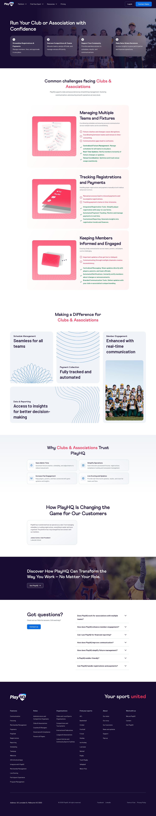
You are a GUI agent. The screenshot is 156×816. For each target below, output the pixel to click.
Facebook (100, 802)
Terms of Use (131, 802)
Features (13, 711)
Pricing (63, 4)
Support (105, 734)
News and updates (109, 729)
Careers (128, 720)
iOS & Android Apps (16, 760)
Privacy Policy (141, 802)
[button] (22, 4)
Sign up (105, 738)
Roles (35, 711)
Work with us (131, 711)
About (105, 711)
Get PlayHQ (129, 725)
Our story (106, 720)
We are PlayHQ (130, 716)
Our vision (106, 716)
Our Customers (108, 725)
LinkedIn (108, 802)
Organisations (61, 711)
